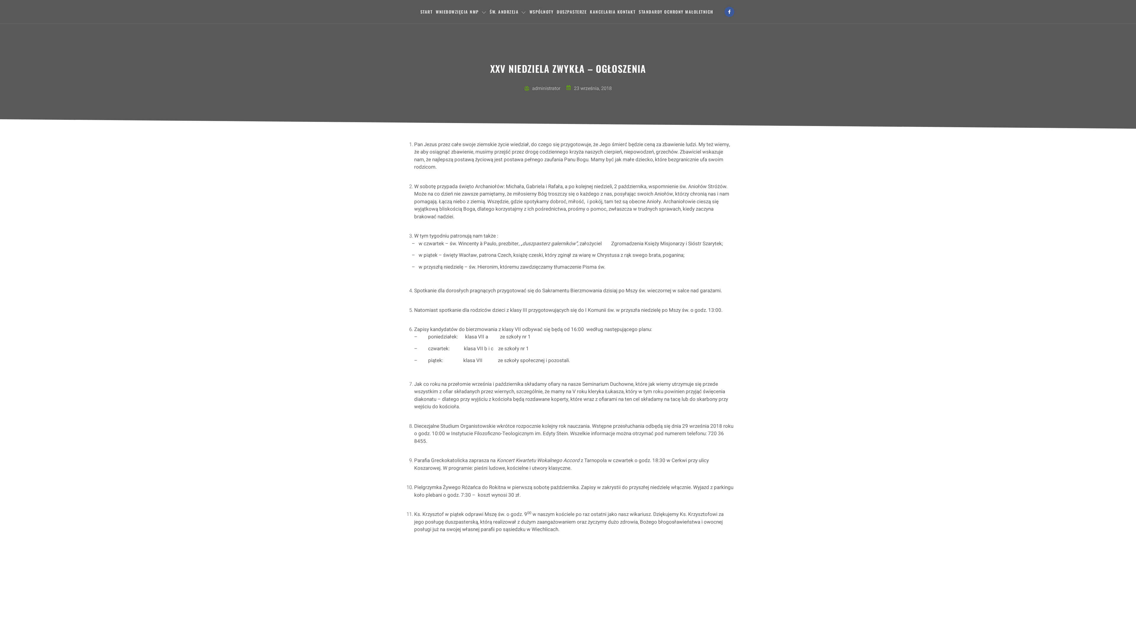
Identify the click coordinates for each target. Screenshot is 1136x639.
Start (426, 12)
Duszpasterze (572, 12)
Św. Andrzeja (504, 12)
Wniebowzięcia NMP (457, 12)
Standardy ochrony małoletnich (676, 12)
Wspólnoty (542, 12)
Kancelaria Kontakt (612, 12)
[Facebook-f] (729, 12)
